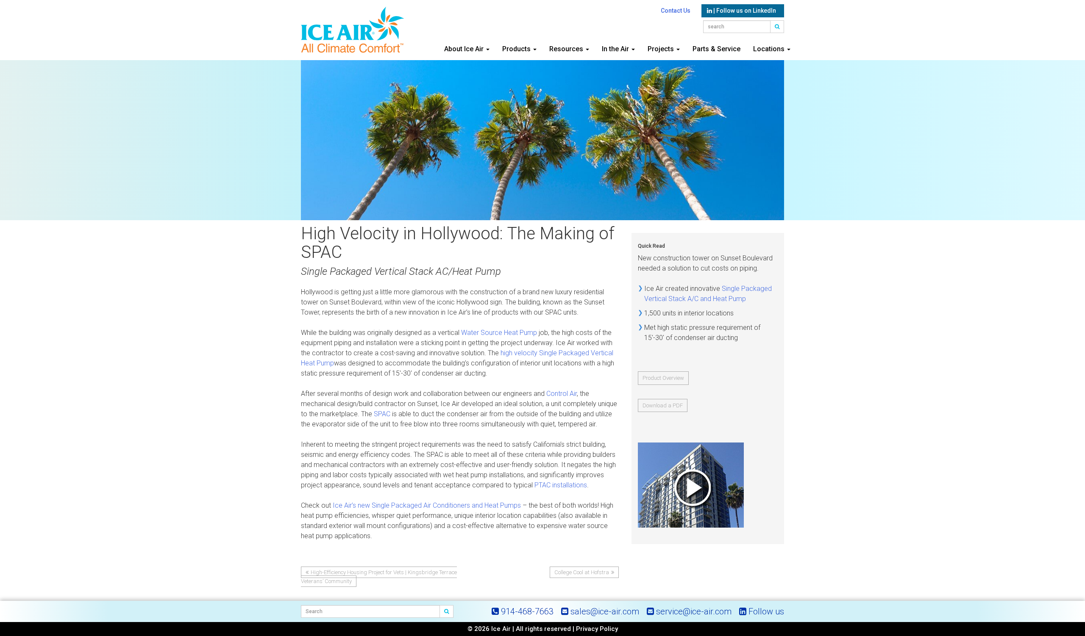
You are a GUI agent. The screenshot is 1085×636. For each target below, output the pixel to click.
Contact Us (675, 10)
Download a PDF (663, 405)
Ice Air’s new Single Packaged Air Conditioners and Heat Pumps (427, 505)
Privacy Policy (597, 629)
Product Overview (663, 378)
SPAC (382, 414)
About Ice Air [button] (464, 49)
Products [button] (517, 49)
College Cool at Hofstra (581, 572)
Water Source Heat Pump (499, 333)
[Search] (447, 611)
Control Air (561, 394)
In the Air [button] (616, 49)
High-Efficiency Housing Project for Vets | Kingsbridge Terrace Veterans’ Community (379, 576)
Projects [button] (662, 49)
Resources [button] (567, 49)
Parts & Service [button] (716, 49)
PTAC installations (560, 485)
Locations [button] (769, 49)
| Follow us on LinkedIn (744, 10)
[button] (777, 26)
